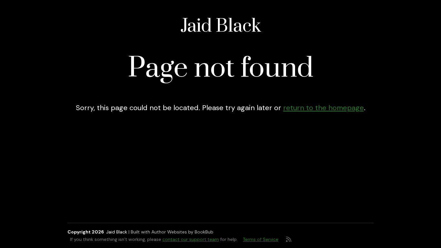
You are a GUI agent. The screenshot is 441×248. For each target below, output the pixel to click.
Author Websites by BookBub (182, 232)
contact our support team (190, 239)
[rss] (288, 239)
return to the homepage (323, 107)
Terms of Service (260, 239)
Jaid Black (220, 26)
